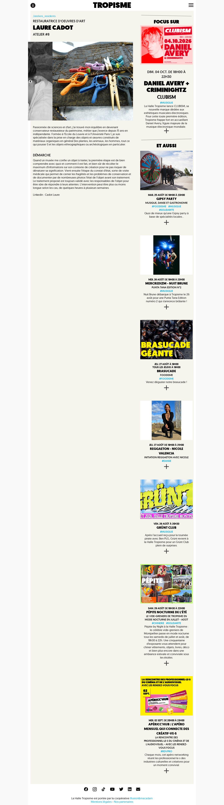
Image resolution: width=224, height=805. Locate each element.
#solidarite (166, 210)
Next (130, 81)
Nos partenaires (123, 801)
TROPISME (112, 5)
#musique (166, 102)
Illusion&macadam (141, 798)
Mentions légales (101, 801)
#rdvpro (166, 751)
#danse (166, 461)
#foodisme (159, 206)
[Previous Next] (166, 170)
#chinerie (158, 623)
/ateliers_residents (44, 16)
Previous (30, 81)
